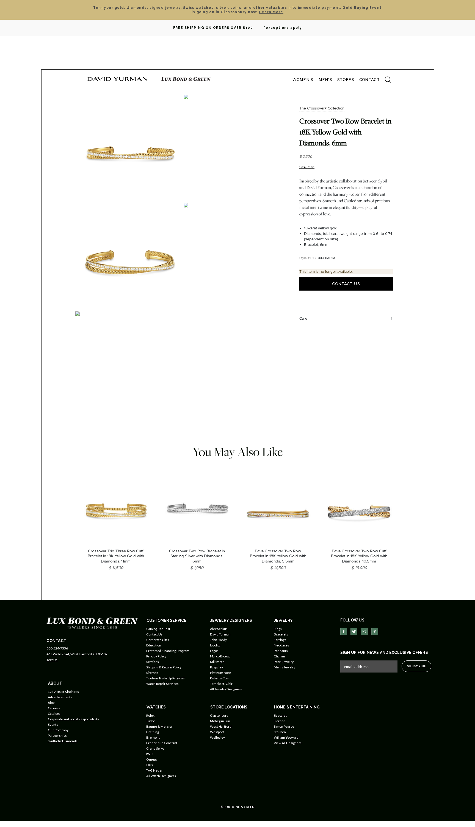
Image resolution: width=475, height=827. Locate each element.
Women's (302, 79)
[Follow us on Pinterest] (374, 631)
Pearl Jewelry (284, 662)
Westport (217, 732)
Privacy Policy (156, 656)
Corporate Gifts (157, 640)
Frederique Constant (161, 743)
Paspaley (216, 667)
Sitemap (152, 673)
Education (153, 645)
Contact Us (346, 283)
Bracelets (281, 634)
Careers (54, 708)
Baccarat (280, 715)
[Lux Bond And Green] (92, 623)
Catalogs (54, 713)
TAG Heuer (154, 770)
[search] (385, 81)
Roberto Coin (219, 678)
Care (303, 318)
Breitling (152, 732)
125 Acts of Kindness (63, 692)
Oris (149, 765)
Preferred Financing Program (167, 651)
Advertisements (60, 697)
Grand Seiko (155, 748)
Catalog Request (158, 629)
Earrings (280, 640)
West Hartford (220, 726)
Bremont (153, 737)
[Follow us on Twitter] (353, 631)
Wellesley (217, 737)
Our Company (58, 730)
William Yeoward (286, 737)
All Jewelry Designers (226, 689)
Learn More (271, 12)
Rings (278, 629)
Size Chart (306, 167)
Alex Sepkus (219, 629)
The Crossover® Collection (321, 108)
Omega (151, 759)
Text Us (51, 660)
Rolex (150, 715)
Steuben (280, 732)
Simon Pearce (284, 726)
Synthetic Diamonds (63, 741)
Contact (369, 79)
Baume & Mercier (159, 726)
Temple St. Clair (221, 684)
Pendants (281, 651)
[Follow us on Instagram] (364, 631)
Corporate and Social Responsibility (73, 719)
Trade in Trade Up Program (165, 678)
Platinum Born (220, 673)
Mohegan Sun (220, 721)
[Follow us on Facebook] (343, 631)
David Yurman (220, 634)
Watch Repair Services (162, 684)
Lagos (214, 651)
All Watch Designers (161, 776)
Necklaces (281, 645)
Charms (280, 656)
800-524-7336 (57, 648)
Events (53, 724)
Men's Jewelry (284, 667)
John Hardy (218, 640)
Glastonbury (219, 715)
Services (152, 662)
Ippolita (215, 645)
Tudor (150, 721)
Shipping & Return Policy (163, 667)
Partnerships (57, 735)
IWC (149, 754)
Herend (279, 721)
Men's (325, 79)
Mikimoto (217, 662)
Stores (345, 79)
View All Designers (288, 743)
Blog (51, 703)
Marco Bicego (220, 656)
